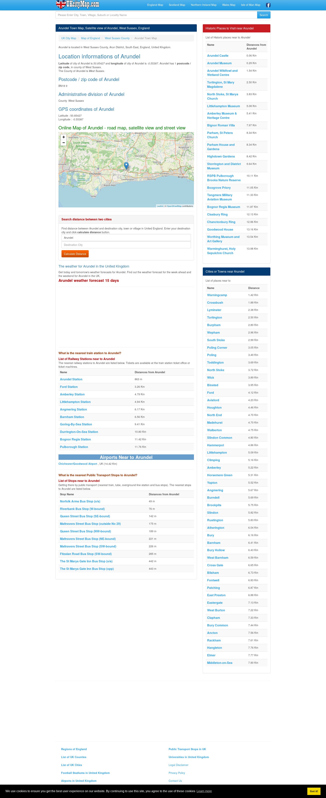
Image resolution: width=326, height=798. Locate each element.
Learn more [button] (204, 791)
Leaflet (160, 205)
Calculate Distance (75, 254)
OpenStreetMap (174, 205)
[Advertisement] (126, 317)
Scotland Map (177, 5)
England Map (155, 5)
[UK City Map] (77, 4)
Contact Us (175, 781)
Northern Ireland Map (204, 5)
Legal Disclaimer (178, 765)
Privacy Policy (177, 773)
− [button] (63, 142)
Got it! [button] (314, 791)
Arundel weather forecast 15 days (88, 280)
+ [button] (63, 137)
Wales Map (228, 5)
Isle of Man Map (250, 5)
